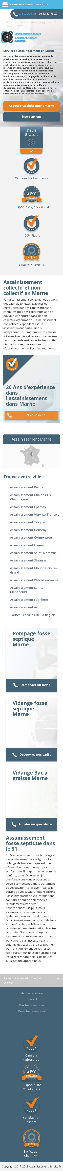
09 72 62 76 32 (35, 415)
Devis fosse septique (32, 1011)
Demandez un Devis (35, 685)
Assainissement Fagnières (29, 600)
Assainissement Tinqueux (29, 522)
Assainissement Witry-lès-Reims (34, 580)
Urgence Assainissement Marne (31, 106)
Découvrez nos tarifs (35, 754)
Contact (32, 999)
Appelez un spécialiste (35, 824)
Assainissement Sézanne (28, 560)
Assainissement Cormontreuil (32, 537)
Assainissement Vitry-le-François (34, 514)
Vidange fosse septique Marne (30, 708)
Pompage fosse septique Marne (31, 639)
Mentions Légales (32, 993)
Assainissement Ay (24, 607)
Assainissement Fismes (27, 545)
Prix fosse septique (32, 1005)
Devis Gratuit (31, 132)
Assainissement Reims (26, 487)
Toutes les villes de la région (32, 615)
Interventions (31, 116)
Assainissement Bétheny (28, 530)
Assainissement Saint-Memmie (33, 553)
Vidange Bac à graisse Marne (30, 775)
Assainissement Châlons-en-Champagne (31, 497)
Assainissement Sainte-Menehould (27, 590)
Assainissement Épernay (28, 507)
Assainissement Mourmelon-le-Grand (33, 570)
